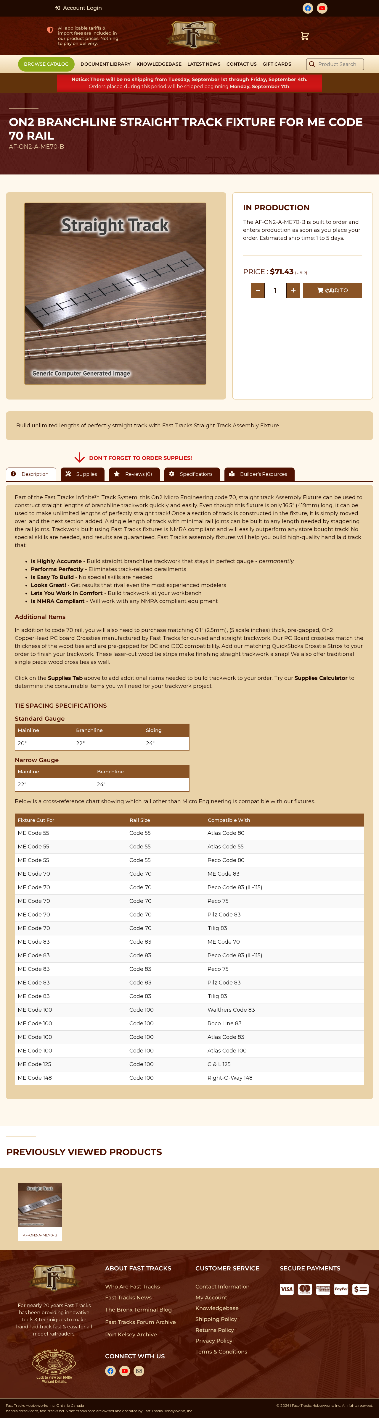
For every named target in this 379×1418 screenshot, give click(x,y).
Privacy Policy (214, 1341)
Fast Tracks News (128, 1297)
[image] (115, 294)
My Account (211, 1297)
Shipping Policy (216, 1319)
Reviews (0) (138, 474)
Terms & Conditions (221, 1352)
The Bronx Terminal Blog (138, 1310)
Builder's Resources (263, 474)
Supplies (86, 474)
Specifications (195, 474)
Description (34, 474)
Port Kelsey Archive (131, 1334)
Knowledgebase (216, 1308)
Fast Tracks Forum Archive (140, 1322)
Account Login (82, 8)
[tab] (32, 474)
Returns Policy (214, 1330)
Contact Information (222, 1286)
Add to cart (336, 290)
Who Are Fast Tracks (132, 1286)
